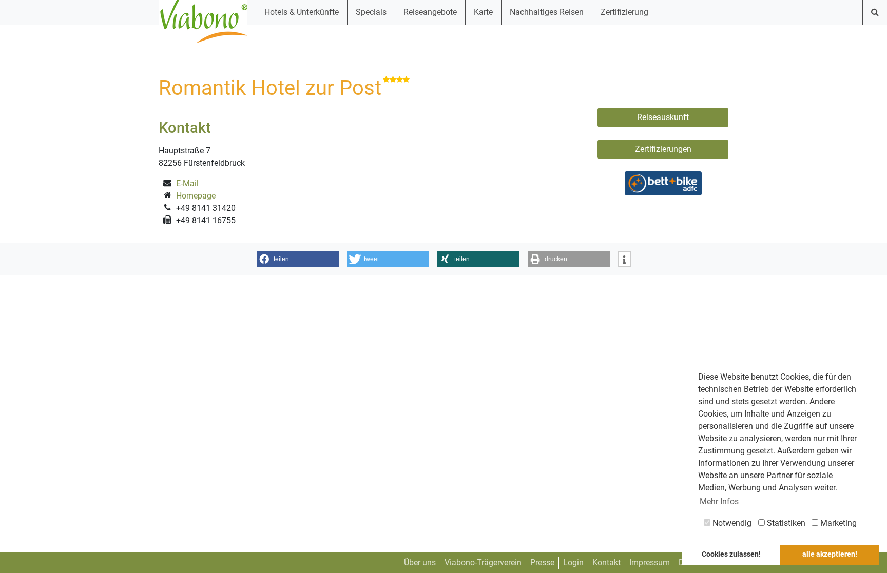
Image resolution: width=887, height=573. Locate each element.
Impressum (649, 562)
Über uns (420, 562)
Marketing (837, 523)
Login (573, 562)
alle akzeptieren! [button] (829, 554)
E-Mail (187, 183)
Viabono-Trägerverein (483, 562)
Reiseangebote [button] (430, 12)
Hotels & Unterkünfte (301, 12)
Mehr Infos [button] (719, 501)
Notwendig (730, 523)
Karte (483, 12)
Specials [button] (371, 12)
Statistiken (785, 523)
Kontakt (606, 562)
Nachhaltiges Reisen (547, 12)
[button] (298, 259)
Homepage (196, 196)
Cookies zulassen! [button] (731, 554)
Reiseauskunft (663, 117)
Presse (542, 562)
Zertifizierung (624, 12)
